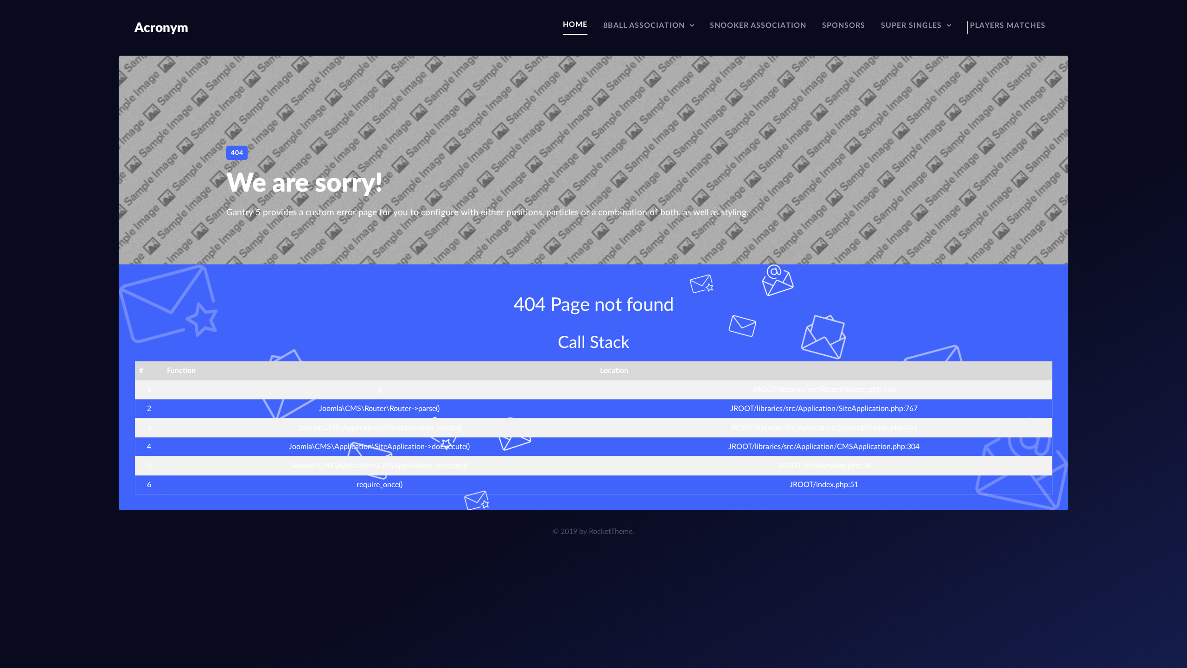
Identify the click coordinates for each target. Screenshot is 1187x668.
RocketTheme (610, 531)
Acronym (161, 27)
